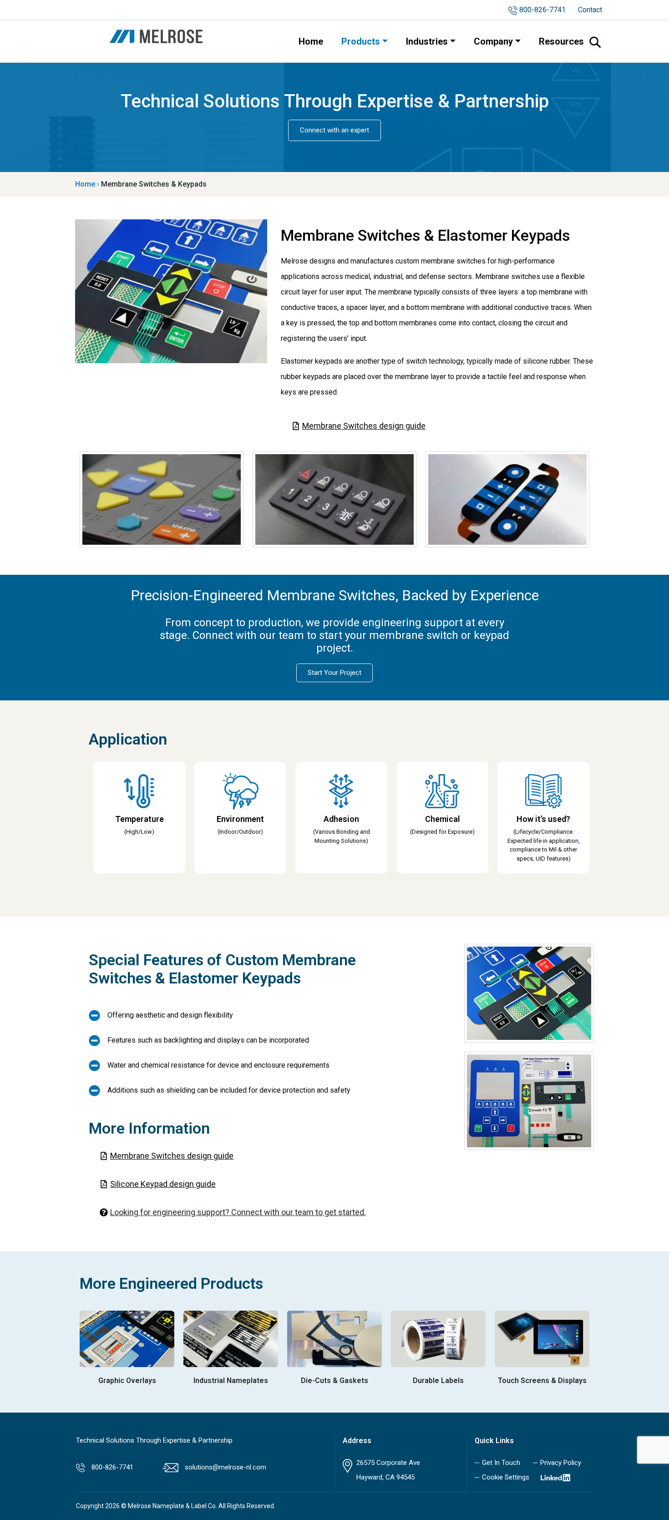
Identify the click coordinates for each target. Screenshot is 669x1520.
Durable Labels (438, 1380)
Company (493, 41)
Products (360, 41)
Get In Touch (501, 1463)
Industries (427, 41)
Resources (561, 41)
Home (311, 41)
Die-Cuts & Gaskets (334, 1380)
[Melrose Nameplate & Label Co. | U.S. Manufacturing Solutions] (156, 35)
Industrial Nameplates (230, 1380)
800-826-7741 (542, 9)
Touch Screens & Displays (542, 1380)
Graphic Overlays (127, 1380)
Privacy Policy (560, 1463)
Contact (590, 9)
